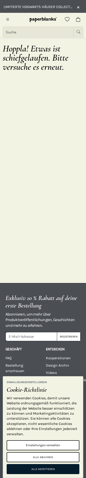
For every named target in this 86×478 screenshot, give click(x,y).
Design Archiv (57, 365)
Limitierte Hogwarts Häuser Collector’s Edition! (38, 7)
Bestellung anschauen (15, 368)
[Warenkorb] (78, 20)
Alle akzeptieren (43, 469)
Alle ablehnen (43, 457)
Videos (51, 372)
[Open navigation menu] (8, 20)
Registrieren (69, 336)
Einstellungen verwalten (43, 445)
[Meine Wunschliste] (67, 20)
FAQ (8, 358)
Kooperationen (58, 358)
